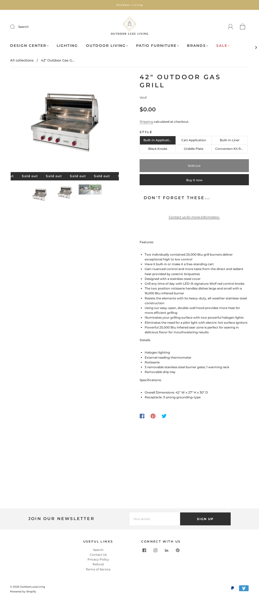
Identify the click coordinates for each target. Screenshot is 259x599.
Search (23, 27)
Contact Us (98, 554)
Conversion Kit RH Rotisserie (231, 149)
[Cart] (242, 27)
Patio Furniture (156, 46)
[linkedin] (166, 550)
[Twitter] (164, 416)
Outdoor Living (106, 46)
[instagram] (155, 550)
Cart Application (193, 140)
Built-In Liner (230, 140)
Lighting (67, 46)
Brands (196, 46)
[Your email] (155, 518)
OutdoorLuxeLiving (32, 586)
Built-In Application (158, 140)
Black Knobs (157, 149)
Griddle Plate (193, 149)
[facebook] (144, 550)
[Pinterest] (153, 416)
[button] (21, 123)
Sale (221, 46)
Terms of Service (98, 569)
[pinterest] (177, 550)
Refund (98, 564)
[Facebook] (142, 416)
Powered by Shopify (23, 591)
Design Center (28, 46)
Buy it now (194, 180)
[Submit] (15, 26)
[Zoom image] (64, 123)
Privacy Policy (98, 559)
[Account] (230, 26)
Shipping (146, 121)
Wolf (143, 97)
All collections (22, 60)
